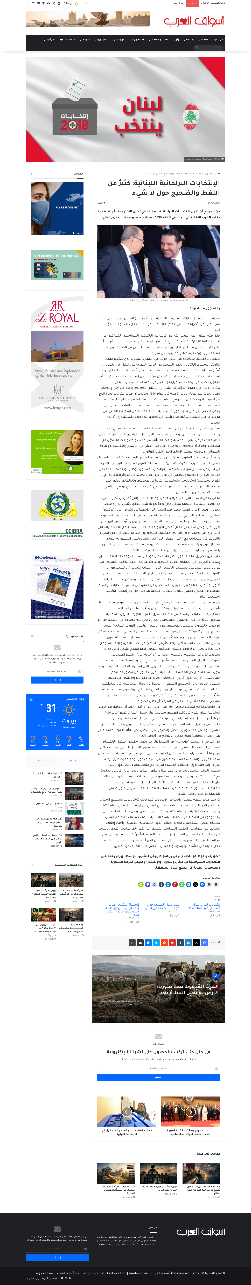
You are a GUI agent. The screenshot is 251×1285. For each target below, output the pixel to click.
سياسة (204, 40)
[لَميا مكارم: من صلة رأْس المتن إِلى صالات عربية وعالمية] (74, 823)
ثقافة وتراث (137, 40)
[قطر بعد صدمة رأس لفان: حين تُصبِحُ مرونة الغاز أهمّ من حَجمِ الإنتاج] (201, 1173)
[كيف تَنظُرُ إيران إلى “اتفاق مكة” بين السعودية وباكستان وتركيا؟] (43, 915)
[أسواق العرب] (193, 21)
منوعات (86, 40)
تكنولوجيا (102, 40)
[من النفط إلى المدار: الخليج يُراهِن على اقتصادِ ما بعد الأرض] (74, 840)
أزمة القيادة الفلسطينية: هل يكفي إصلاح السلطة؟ (71, 928)
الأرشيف (50, 40)
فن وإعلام (119, 40)
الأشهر (72, 761)
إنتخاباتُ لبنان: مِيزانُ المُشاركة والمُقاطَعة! (204, 906)
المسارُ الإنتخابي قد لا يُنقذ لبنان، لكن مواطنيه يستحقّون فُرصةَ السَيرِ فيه (122, 910)
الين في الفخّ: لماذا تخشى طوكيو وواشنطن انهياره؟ (161, 3)
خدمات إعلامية (67, 40)
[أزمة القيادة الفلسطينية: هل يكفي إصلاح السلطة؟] (71, 915)
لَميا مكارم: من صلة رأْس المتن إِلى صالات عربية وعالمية (49, 822)
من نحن (53, 1279)
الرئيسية (218, 40)
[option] (158, 989)
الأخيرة (41, 761)
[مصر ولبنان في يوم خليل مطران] (74, 808)
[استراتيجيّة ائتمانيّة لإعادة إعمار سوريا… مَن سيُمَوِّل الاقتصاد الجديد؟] (116, 1173)
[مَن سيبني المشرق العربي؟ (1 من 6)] (74, 778)
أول (206, 174)
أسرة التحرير (42, 1279)
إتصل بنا (30, 1279)
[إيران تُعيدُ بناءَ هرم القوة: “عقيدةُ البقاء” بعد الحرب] (158, 1173)
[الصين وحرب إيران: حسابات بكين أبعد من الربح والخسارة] (74, 793)
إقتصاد (190, 40)
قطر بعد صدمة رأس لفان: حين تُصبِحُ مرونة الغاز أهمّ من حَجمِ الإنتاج (203, 1190)
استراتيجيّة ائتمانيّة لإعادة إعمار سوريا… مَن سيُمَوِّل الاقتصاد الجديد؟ (118, 1190)
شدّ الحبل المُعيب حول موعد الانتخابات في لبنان (162, 906)
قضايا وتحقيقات (160, 40)
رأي (177, 40)
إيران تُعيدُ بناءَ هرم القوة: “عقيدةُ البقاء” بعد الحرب (44, 894)
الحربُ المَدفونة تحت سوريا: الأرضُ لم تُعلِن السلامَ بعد (71, 894)
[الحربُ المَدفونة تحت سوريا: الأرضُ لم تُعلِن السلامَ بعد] (71, 880)
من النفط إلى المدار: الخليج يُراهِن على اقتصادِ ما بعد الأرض (47, 839)
